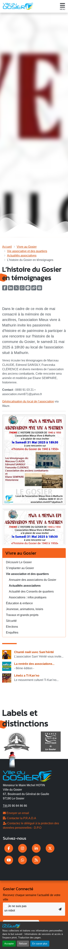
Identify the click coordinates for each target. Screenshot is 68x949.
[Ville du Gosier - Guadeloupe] (27, 776)
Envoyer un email (17, 813)
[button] (39, 289)
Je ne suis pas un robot (15, 908)
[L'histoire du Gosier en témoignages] (34, 527)
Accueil (7, 246)
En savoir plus (39, 943)
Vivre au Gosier (27, 246)
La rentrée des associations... (34, 663)
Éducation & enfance (19, 603)
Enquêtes (12, 632)
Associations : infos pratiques (27, 597)
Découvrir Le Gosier (19, 562)
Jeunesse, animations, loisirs (24, 609)
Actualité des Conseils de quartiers (31, 591)
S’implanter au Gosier (20, 568)
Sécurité (11, 620)
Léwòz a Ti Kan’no (26, 675)
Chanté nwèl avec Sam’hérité (34, 652)
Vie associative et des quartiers (27, 251)
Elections (12, 626)
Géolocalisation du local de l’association (28, 401)
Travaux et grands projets (22, 614)
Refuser (23, 943)
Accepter (9, 943)
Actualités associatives (21, 255)
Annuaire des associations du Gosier (32, 579)
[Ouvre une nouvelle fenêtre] (8, 848)
